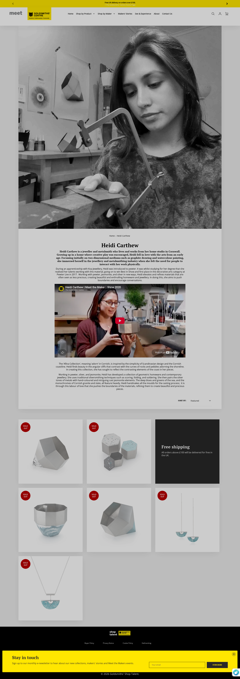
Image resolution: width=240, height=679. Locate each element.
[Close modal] (234, 654)
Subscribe (217, 665)
